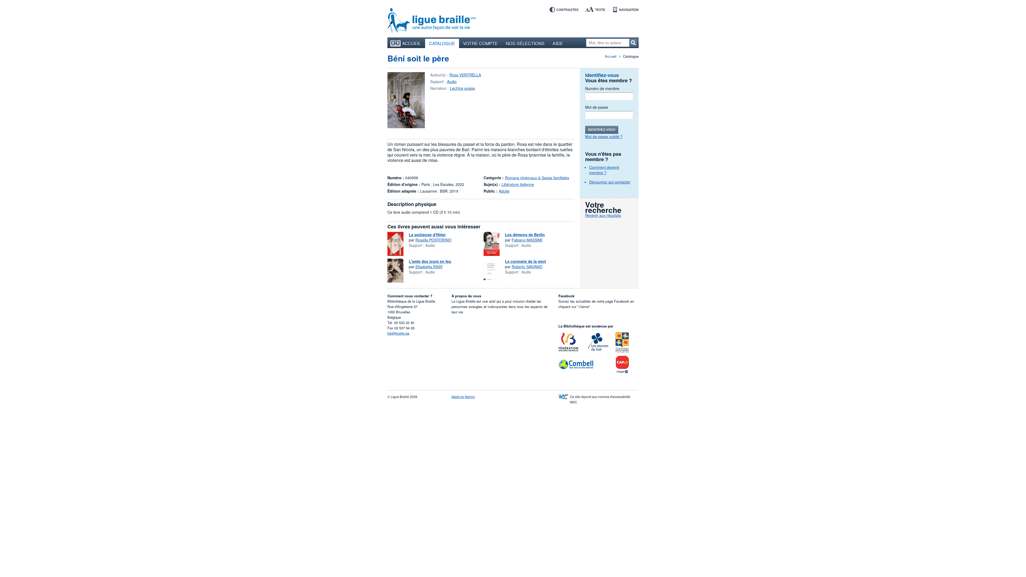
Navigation (629, 9)
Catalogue (442, 43)
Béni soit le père (418, 58)
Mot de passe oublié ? (604, 136)
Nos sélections (525, 43)
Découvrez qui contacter (609, 182)
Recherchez (633, 43)
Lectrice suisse (462, 88)
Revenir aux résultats (603, 215)
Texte (600, 9)
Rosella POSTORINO (433, 240)
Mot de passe (596, 107)
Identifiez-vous (601, 130)
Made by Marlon (463, 396)
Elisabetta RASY (429, 266)
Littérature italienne (518, 184)
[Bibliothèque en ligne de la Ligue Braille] (431, 20)
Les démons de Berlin (525, 234)
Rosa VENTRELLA (465, 74)
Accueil (411, 43)
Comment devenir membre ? (604, 170)
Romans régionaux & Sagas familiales (537, 177)
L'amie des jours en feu (430, 261)
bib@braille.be (398, 333)
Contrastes (567, 9)
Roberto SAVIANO (527, 266)
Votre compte (480, 43)
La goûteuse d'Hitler (427, 234)
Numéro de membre (602, 88)
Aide (558, 43)
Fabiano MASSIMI (527, 240)
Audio (452, 81)
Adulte (504, 191)
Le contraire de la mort (525, 261)
